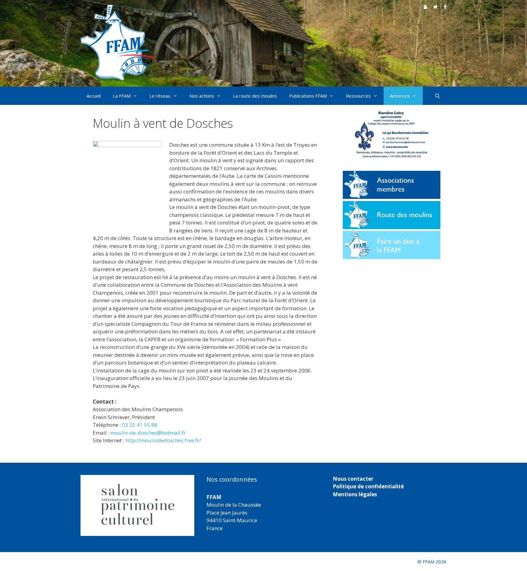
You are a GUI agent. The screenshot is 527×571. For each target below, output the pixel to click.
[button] (137, 505)
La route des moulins (255, 96)
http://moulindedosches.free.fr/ (163, 440)
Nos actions (201, 96)
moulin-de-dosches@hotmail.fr (148, 432)
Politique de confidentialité (368, 486)
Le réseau (159, 96)
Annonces (400, 96)
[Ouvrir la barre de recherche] (437, 96)
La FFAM (122, 96)
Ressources (358, 96)
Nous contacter (353, 478)
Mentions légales (355, 494)
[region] (137, 505)
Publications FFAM (308, 96)
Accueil (94, 96)
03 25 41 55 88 (139, 424)
